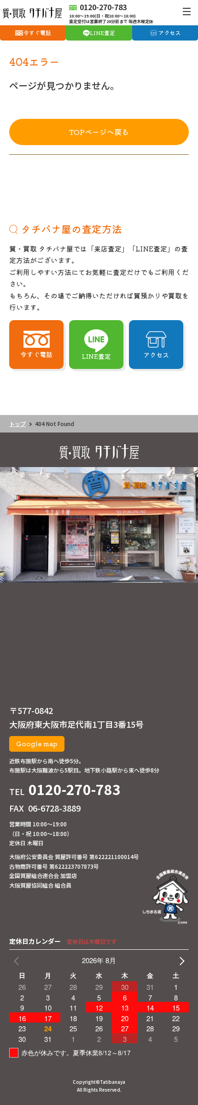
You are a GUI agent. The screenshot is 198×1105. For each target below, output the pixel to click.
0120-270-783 (75, 789)
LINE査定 (102, 32)
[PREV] (18, 960)
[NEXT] (180, 960)
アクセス (169, 32)
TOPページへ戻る (99, 131)
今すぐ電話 (37, 32)
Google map (37, 743)
